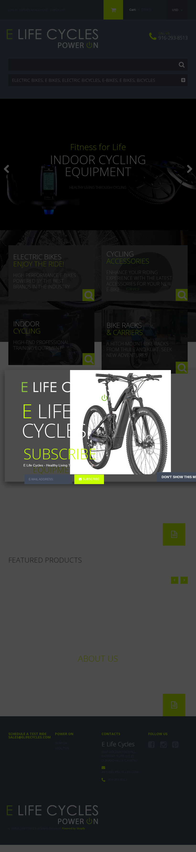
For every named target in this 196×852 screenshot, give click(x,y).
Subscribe (91, 479)
